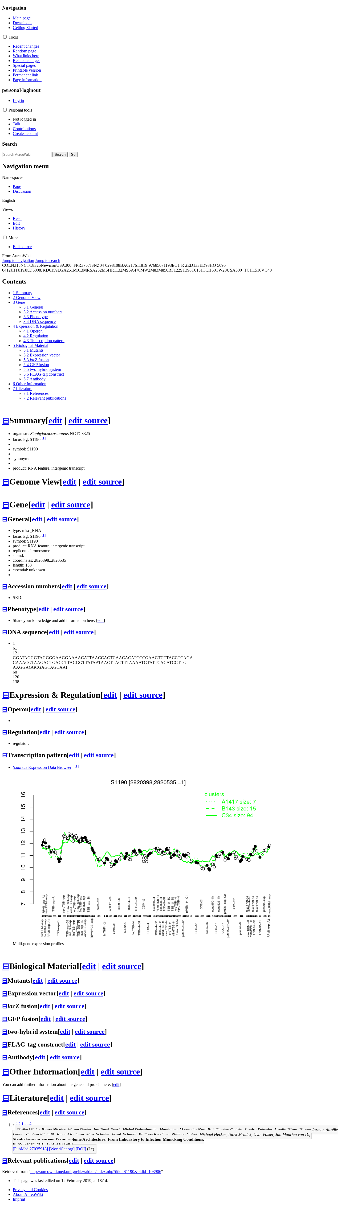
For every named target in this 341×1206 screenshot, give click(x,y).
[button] (5, 37)
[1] (44, 438)
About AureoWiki (28, 1194)
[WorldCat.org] (62, 1149)
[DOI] (81, 1149)
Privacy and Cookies (30, 1189)
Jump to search (47, 260)
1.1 (24, 1123)
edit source (88, 420)
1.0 (18, 1123)
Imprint (19, 1199)
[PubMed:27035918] (30, 1149)
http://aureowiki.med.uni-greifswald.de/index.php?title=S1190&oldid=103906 (95, 1171)
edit (55, 420)
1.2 (29, 1123)
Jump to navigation (18, 260)
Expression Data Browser (42, 767)
